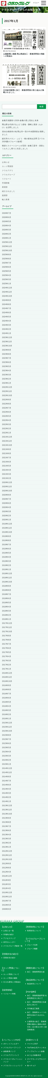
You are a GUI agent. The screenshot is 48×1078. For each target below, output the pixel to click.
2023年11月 (7, 342)
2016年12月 (7, 673)
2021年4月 (6, 470)
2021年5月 (6, 466)
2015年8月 (6, 735)
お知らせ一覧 (8, 931)
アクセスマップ (9, 938)
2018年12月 (7, 573)
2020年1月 (6, 520)
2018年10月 (7, 582)
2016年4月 (6, 706)
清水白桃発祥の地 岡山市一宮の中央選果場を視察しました (23, 132)
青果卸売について (34, 931)
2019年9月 (6, 536)
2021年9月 (6, 449)
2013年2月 (6, 843)
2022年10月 (7, 395)
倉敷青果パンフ (9, 1051)
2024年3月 (6, 325)
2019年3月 (6, 561)
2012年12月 (7, 851)
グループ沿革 (32, 945)
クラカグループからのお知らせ (19, 9)
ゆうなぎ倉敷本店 (34, 1055)
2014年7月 (6, 781)
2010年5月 (6, 905)
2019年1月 (6, 569)
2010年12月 (7, 892)
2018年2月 (6, 615)
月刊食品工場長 (33, 1008)
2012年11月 (7, 855)
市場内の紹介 (8, 934)
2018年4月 (6, 607)
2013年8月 (6, 822)
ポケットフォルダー (11, 1044)
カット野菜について (11, 974)
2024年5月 (6, 317)
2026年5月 (6, 221)
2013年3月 (6, 839)
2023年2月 (6, 379)
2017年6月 (6, 648)
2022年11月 (7, 391)
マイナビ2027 (32, 1044)
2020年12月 (7, 482)
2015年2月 (6, 760)
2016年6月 (6, 698)
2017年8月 (6, 640)
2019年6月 (6, 549)
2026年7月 (6, 213)
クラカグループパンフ (12, 1047)
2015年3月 (6, 756)
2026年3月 (6, 230)
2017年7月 (6, 644)
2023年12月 (7, 337)
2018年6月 (6, 598)
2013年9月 (6, 818)
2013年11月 (7, 810)
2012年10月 (7, 859)
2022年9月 (6, 400)
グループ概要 (32, 949)
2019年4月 (6, 557)
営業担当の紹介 (9, 958)
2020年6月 (6, 503)
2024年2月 (6, 329)
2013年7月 (6, 826)
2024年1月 (6, 333)
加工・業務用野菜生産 (36, 972)
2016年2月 (6, 714)
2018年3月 (6, 611)
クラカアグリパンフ (11, 1055)
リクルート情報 (9, 994)
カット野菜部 (7, 166)
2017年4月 (6, 656)
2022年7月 (6, 408)
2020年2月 (6, 516)
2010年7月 (6, 901)
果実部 (5, 187)
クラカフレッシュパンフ (13, 1065)
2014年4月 (6, 789)
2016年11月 (7, 677)
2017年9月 (6, 636)
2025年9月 (6, 254)
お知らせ (5, 162)
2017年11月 (7, 627)
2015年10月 (7, 731)
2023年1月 (6, 383)
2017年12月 (7, 623)
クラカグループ (8, 175)
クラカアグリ (7, 170)
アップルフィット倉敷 (36, 1051)
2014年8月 (6, 777)
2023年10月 (7, 346)
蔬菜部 (5, 195)
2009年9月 (6, 909)
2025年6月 (6, 267)
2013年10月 (7, 814)
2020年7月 (6, 499)
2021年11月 (7, 441)
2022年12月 (7, 387)
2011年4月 (6, 888)
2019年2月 (6, 565)
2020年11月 (7, 486)
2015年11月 (7, 727)
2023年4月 (6, 370)
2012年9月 (6, 863)
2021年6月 (6, 462)
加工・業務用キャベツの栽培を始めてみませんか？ (36, 1015)
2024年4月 (6, 321)
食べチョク (31, 1065)
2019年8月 (6, 540)
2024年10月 (7, 296)
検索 (41, 106)
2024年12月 (7, 288)
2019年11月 (7, 528)
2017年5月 (6, 652)
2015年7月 (6, 739)
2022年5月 (6, 416)
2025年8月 (6, 259)
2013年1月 (6, 847)
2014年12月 (7, 768)
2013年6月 (6, 830)
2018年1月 (6, 619)
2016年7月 (6, 694)
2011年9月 (6, 880)
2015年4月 (6, 752)
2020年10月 (7, 491)
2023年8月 (6, 354)
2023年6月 (6, 362)
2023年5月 (6, 366)
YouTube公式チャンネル (36, 1047)
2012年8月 (6, 868)
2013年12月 (7, 805)
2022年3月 (6, 424)
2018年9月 (6, 586)
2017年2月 (6, 665)
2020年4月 (6, 507)
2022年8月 (6, 404)
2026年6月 (6, 217)
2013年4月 (6, 835)
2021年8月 (6, 453)
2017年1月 (6, 669)
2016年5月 (6, 702)
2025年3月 (6, 279)
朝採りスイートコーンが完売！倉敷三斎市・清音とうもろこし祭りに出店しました (23, 147)
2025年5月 (6, 271)
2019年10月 (7, 532)
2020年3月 (6, 511)
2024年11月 (7, 292)
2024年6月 (6, 312)
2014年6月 (6, 785)
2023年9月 (6, 350)
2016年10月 (7, 681)
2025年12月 (7, 242)
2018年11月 (7, 578)
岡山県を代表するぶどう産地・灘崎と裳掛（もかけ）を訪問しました (22, 125)
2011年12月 (7, 876)
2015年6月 (6, 743)
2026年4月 (6, 226)
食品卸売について (34, 984)
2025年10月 (7, 250)
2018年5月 (6, 602)
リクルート (6, 179)
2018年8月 (6, 590)
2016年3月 (6, 710)
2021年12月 (7, 437)
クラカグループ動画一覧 (13, 946)
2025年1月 (6, 284)
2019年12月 (7, 524)
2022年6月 (6, 412)
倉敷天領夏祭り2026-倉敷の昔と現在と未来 (20, 120)
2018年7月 (6, 594)
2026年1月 (6, 238)
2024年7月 (6, 308)
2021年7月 (6, 458)
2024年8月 (6, 304)
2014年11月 (7, 772)
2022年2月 (6, 428)
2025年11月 (7, 246)
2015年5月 (6, 747)
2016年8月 (6, 689)
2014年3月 (6, 793)
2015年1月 (6, 764)
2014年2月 (6, 797)
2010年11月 (7, 897)
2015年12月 (7, 723)
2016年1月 (6, 719)
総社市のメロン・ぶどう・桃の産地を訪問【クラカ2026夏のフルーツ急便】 (23, 140)
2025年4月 (6, 275)
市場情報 (5, 183)
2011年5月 (6, 884)
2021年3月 (6, 474)
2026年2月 (6, 234)
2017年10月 (7, 631)
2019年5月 (6, 553)
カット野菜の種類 (10, 978)
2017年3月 (6, 661)
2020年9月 (6, 495)
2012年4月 (6, 872)
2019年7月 (6, 544)
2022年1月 (6, 433)
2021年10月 (7, 445)
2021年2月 (6, 478)
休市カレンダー (9, 942)
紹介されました (8, 191)
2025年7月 (6, 263)
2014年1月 (6, 801)
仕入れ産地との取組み (12, 982)
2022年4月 (6, 420)
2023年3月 (6, 375)
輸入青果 (5, 199)
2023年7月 (6, 358)
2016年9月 (6, 685)
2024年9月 (6, 300)
